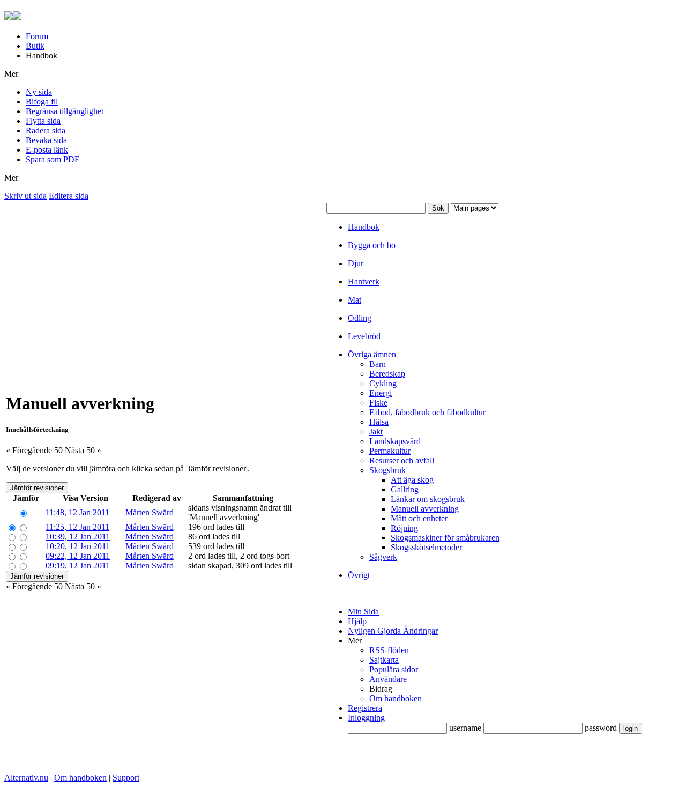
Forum (37, 36)
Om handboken (395, 698)
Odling (359, 318)
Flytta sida (43, 120)
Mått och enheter (419, 518)
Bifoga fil (42, 101)
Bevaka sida (46, 140)
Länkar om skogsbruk (428, 499)
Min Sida (363, 611)
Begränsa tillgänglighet (64, 111)
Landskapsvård (395, 441)
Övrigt (359, 575)
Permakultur (390, 450)
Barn (377, 364)
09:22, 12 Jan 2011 (78, 555)
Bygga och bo (372, 245)
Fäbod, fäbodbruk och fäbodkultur (427, 412)
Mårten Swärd (149, 512)
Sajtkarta (384, 659)
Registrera (365, 708)
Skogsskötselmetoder (426, 547)
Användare (388, 679)
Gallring (405, 489)
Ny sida (39, 91)
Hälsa (379, 421)
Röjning (404, 528)
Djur (355, 263)
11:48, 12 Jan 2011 (77, 512)
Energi (380, 393)
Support (126, 777)
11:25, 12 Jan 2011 (77, 526)
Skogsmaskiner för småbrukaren (445, 537)
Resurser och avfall (401, 460)
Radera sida (45, 130)
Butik (35, 45)
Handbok (363, 226)
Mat (354, 299)
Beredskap (387, 373)
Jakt (376, 431)
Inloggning (366, 717)
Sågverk (383, 556)
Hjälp (357, 621)
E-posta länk (47, 149)
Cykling (383, 383)
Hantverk (363, 281)
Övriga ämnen (372, 354)
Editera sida (68, 195)
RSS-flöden (389, 650)
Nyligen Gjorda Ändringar (393, 630)
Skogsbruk (387, 470)
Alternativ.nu (26, 777)
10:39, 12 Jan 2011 (78, 536)
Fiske (378, 402)
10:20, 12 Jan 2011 (78, 546)
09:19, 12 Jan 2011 (78, 565)
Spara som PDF (52, 159)
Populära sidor (393, 669)
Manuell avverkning (425, 508)
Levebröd (364, 336)
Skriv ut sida (25, 195)
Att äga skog (412, 479)
